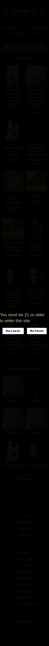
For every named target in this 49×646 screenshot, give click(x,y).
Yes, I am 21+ (13, 331)
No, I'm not (37, 331)
